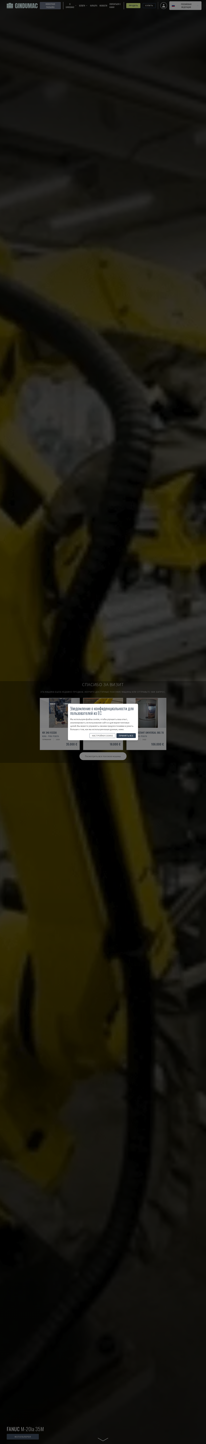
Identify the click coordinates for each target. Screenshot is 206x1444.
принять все (126, 735)
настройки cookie (102, 735)
